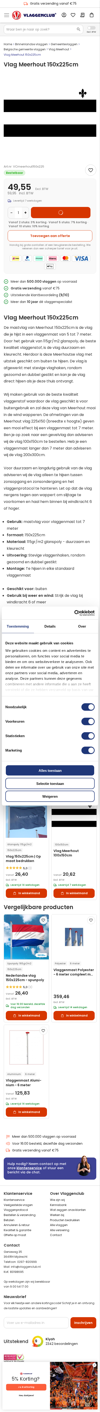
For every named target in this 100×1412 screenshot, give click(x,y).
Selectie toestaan (50, 783)
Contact (56, 1235)
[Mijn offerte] (82, 15)
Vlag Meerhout (59, 49)
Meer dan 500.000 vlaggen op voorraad (44, 1136)
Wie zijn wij (57, 1200)
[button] (43, 920)
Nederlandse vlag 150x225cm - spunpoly (25, 977)
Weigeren (50, 796)
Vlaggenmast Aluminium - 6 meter (23, 1082)
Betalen (9, 1220)
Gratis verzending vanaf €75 (53, 3)
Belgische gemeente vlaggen (25, 49)
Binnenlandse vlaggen (31, 44)
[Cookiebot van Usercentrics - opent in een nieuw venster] (74, 613)
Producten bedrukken (65, 1220)
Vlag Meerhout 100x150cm (66, 853)
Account (63, 15)
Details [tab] (50, 626)
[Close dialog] (94, 1365)
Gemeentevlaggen (64, 44)
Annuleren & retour (17, 1225)
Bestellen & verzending (20, 1215)
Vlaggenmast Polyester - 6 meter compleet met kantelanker (73, 972)
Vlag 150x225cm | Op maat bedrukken (23, 858)
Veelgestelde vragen (18, 1205)
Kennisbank (58, 1205)
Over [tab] (82, 626)
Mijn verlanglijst (73, 15)
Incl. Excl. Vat (91, 28)
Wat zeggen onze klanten (68, 1210)
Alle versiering (59, 1230)
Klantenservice (14, 1200)
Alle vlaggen (59, 1225)
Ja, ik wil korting (26, 1387)
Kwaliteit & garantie (17, 1230)
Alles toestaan (50, 771)
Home (8, 44)
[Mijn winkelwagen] (91, 15)
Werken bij (57, 1215)
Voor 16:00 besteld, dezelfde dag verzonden (47, 1143)
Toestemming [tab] (18, 626)
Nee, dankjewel (26, 1395)
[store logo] (34, 15)
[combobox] (43, 29)
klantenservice (29, 1168)
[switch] (88, 722)
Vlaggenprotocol (16, 1210)
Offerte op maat (15, 1235)
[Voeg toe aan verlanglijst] (90, 170)
